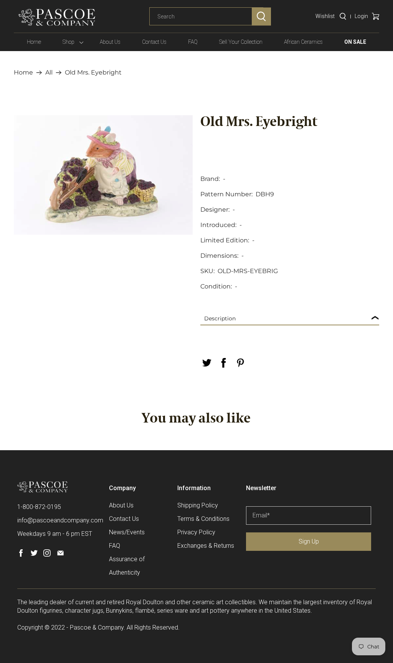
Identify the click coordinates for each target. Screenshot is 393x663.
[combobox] (206, 16)
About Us (110, 42)
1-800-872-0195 (39, 507)
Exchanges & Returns (205, 545)
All (49, 73)
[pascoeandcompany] (56, 17)
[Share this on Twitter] (206, 363)
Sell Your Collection (241, 42)
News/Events (127, 532)
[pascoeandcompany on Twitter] (34, 555)
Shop (68, 42)
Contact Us (154, 42)
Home (34, 42)
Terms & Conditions (203, 518)
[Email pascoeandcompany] (60, 555)
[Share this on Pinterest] (240, 363)
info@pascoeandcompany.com (60, 520)
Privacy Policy (196, 532)
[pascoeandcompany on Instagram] (47, 555)
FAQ (193, 42)
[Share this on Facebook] (223, 363)
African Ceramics (303, 42)
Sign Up (309, 541)
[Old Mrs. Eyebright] (103, 175)
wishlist (325, 16)
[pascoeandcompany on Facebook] (21, 555)
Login (361, 16)
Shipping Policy (197, 505)
